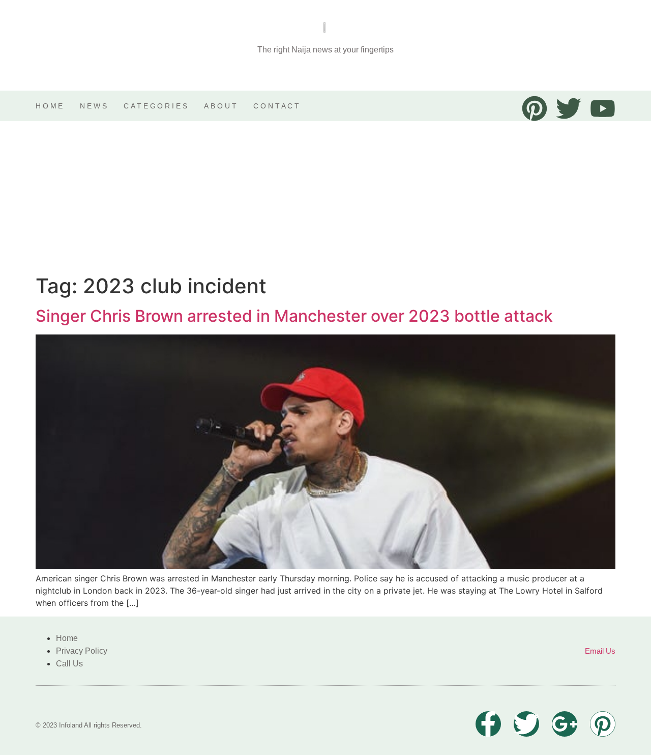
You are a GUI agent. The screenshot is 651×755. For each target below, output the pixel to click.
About (221, 106)
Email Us (600, 651)
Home (50, 106)
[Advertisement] (325, 197)
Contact (277, 106)
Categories (156, 106)
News (94, 106)
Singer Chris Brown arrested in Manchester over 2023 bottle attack (294, 316)
